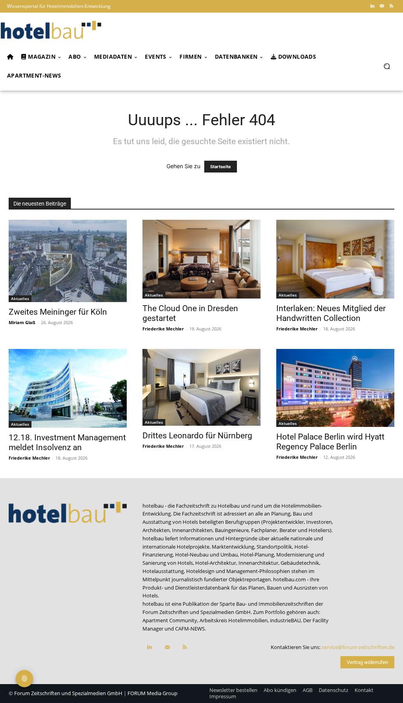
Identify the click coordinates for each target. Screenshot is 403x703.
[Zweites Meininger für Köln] (68, 261)
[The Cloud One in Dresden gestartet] (201, 259)
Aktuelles (20, 298)
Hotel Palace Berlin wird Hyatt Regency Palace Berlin (330, 441)
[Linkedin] (372, 6)
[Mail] (381, 6)
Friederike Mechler (163, 329)
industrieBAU (285, 620)
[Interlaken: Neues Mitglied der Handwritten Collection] (335, 259)
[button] (386, 66)
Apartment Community (169, 620)
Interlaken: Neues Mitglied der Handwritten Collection (331, 313)
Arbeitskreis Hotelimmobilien (234, 620)
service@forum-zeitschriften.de (358, 647)
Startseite (220, 166)
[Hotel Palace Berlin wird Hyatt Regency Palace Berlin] (335, 388)
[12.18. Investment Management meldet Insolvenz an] (68, 388)
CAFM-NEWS (190, 628)
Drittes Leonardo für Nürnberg (197, 435)
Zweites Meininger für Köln (58, 312)
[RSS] (391, 6)
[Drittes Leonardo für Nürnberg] (201, 387)
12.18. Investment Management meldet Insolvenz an (67, 442)
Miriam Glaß (22, 322)
